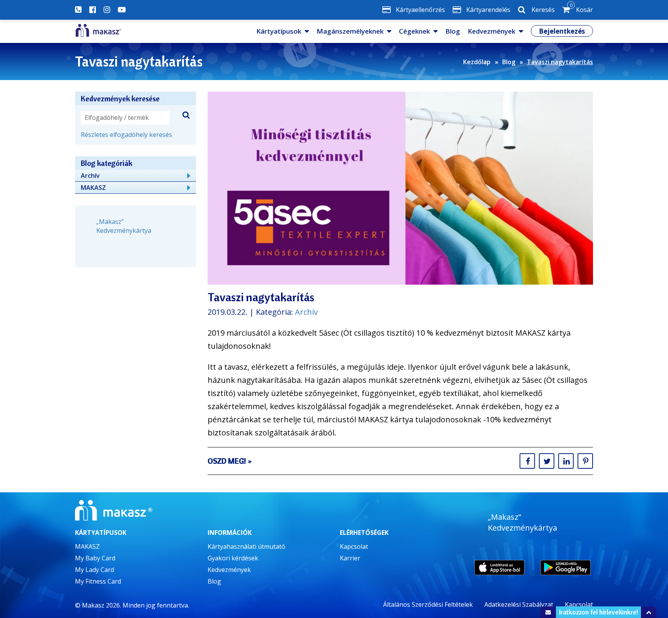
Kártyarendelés (488, 9)
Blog (452, 31)
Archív (306, 312)
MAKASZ (93, 187)
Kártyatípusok (278, 31)
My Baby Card (95, 558)
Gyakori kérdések (233, 558)
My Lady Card (94, 569)
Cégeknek (414, 31)
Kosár (581, 8)
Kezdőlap (477, 62)
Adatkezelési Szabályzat (518, 604)
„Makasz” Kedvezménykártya (123, 225)
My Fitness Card (98, 581)
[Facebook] (92, 9)
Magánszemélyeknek (350, 31)
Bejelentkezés (562, 31)
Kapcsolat (354, 546)
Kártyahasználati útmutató (246, 546)
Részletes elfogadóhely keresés (126, 134)
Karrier (350, 558)
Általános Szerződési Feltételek (428, 604)
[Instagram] (107, 9)
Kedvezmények (491, 31)
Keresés (543, 9)
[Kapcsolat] (78, 9)
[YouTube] (122, 9)
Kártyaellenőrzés (420, 9)
